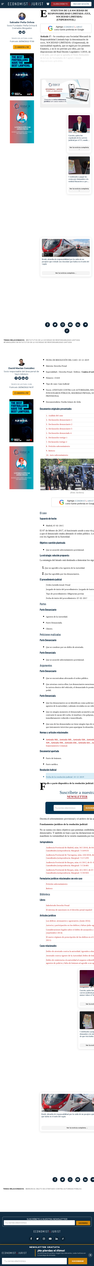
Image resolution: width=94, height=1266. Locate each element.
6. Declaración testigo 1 (56, 437)
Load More (47, 1200)
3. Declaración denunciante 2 (59, 424)
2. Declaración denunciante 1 (59, 419)
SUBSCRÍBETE (60, 4)
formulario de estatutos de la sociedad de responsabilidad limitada (38, 342)
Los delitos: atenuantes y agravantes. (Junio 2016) (68, 920)
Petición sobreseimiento (56, 884)
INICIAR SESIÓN (81, 4)
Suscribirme (78, 1261)
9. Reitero (50, 450)
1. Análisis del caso (54, 415)
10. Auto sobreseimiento (57, 455)
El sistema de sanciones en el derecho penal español (69, 909)
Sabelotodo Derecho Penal (57, 905)
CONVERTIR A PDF (23, 47)
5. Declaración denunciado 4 (58, 433)
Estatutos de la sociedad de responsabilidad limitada (53, 340)
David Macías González (21, 368)
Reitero (49, 888)
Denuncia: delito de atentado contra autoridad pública (54, 1189)
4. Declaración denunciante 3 (59, 428)
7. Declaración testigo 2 (56, 441)
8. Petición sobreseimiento (58, 446)
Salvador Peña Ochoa (22, 22)
